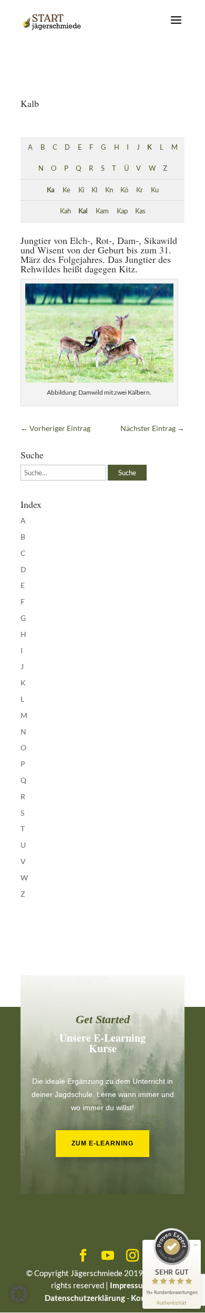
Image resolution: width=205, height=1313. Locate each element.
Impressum (130, 1285)
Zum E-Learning (102, 1143)
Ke (66, 190)
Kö (124, 190)
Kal (82, 211)
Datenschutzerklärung (85, 1297)
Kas (140, 211)
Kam (102, 211)
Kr (139, 190)
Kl (94, 190)
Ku (154, 190)
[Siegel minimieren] (195, 1245)
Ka (50, 190)
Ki (81, 190)
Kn (108, 190)
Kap (122, 211)
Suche (127, 472)
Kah (65, 211)
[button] (19, 1294)
